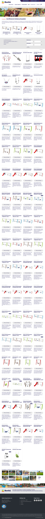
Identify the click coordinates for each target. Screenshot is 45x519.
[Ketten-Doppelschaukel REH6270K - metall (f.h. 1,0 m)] (27, 198)
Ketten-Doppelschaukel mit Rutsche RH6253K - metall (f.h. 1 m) (27, 170)
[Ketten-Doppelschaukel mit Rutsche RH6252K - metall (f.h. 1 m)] (6, 174)
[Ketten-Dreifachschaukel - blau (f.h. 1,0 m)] (17, 221)
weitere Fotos (39, 478)
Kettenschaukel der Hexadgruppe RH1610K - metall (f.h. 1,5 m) (6, 53)
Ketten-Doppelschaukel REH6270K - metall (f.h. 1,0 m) (27, 194)
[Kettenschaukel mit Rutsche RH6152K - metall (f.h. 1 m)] (6, 406)
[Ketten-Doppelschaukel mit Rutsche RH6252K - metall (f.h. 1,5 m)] (17, 174)
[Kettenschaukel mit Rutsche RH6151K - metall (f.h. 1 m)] (27, 80)
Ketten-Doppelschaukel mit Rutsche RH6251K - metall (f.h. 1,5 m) (38, 146)
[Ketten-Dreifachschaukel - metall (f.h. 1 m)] (27, 221)
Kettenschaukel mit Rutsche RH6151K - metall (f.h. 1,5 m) (38, 379)
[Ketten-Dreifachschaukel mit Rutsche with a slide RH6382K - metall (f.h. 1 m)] (6, 291)
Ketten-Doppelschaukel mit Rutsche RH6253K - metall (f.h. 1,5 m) (38, 170)
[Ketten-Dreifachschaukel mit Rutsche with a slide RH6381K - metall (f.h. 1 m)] (27, 267)
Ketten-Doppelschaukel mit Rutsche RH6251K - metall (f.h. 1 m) (6, 100)
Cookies (22, 502)
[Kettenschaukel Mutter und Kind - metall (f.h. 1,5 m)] (27, 406)
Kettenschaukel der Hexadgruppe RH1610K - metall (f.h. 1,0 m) (27, 379)
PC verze (42, 517)
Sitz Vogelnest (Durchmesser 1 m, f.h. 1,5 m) (6, 76)
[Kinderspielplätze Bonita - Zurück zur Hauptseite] (6, 2)
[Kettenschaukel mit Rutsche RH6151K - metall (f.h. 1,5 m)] (38, 384)
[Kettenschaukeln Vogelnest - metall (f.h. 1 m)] (38, 406)
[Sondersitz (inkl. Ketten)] (17, 454)
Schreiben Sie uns (33, 0)
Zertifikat (22, 504)
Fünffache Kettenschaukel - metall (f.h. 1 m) (17, 100)
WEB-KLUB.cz (39, 517)
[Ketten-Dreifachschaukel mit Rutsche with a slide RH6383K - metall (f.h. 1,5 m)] (38, 291)
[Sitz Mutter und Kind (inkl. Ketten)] (6, 454)
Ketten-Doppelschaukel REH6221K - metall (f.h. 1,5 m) (17, 194)
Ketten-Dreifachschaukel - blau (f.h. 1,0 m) (17, 216)
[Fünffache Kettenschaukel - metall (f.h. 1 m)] (17, 104)
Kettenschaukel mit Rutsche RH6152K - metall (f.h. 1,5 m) (17, 402)
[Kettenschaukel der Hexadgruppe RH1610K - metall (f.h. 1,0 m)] (27, 384)
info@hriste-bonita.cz (7, 501)
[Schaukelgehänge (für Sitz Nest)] (17, 80)
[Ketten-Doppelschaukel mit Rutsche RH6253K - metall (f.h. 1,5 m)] (38, 174)
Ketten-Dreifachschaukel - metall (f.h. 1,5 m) (6, 216)
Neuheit (5, 44)
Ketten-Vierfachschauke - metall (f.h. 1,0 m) (17, 312)
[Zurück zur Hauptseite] (2, 7)
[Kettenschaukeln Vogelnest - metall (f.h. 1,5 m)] (17, 430)
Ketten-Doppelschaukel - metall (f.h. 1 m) (38, 100)
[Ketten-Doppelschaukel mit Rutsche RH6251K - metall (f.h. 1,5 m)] (38, 151)
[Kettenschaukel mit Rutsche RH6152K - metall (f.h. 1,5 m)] (17, 406)
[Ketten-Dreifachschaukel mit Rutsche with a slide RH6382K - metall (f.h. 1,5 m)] (17, 291)
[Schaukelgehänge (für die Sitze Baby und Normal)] (17, 58)
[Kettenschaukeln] (5, 472)
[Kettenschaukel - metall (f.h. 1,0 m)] (6, 362)
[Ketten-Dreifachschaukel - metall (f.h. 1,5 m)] (6, 221)
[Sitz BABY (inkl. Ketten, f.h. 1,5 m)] (38, 58)
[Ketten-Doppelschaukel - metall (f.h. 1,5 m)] (38, 128)
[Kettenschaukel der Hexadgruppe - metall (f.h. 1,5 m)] (17, 384)
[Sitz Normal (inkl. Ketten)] (27, 58)
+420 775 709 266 (26, 0)
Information (33, 4)
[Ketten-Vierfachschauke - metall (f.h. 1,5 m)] (6, 340)
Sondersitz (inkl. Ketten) (17, 449)
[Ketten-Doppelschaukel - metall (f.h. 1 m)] (38, 104)
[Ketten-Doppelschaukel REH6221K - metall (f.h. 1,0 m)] (6, 198)
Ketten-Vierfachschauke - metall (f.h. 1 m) (6, 312)
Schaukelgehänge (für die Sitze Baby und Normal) (17, 53)
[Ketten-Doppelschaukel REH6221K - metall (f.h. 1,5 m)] (17, 198)
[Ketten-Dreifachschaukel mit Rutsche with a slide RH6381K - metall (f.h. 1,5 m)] (38, 267)
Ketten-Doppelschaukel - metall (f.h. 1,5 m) (38, 124)
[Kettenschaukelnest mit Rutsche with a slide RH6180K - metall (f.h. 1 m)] (38, 430)
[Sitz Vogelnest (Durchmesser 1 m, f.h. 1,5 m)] (6, 80)
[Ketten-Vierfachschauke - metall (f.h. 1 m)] (6, 316)
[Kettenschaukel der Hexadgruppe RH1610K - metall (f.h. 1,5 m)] (6, 58)
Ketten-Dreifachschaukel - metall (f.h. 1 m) (27, 216)
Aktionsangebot (6, 42)
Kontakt (38, 4)
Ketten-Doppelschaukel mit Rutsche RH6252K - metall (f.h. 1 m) (6, 170)
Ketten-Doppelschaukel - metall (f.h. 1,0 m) (6, 124)
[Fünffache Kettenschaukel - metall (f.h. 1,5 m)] (27, 104)
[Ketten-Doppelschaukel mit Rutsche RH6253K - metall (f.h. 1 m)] (27, 174)
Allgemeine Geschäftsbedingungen (26, 501)
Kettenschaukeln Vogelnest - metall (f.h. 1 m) (38, 402)
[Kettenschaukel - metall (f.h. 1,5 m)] (27, 362)
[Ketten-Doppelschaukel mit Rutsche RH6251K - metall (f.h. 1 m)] (6, 104)
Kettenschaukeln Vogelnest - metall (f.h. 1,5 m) (17, 426)
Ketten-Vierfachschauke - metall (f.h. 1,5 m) (6, 335)
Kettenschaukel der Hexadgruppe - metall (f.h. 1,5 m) (16, 379)
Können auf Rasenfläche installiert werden (10, 41)
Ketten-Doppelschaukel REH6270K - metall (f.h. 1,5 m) (38, 194)
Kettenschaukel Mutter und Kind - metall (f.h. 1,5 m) (27, 402)
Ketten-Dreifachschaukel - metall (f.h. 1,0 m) (6, 239)
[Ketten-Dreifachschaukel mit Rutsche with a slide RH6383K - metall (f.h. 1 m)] (27, 291)
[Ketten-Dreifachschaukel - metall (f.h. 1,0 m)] (6, 244)
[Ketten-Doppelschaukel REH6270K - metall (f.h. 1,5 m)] (38, 198)
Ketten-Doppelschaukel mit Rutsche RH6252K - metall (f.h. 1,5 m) (17, 170)
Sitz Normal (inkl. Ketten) (27, 52)
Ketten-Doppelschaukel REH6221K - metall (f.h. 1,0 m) (6, 194)
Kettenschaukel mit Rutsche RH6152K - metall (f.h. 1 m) (6, 402)
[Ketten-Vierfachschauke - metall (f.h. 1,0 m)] (17, 316)
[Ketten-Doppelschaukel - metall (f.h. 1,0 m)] (6, 128)
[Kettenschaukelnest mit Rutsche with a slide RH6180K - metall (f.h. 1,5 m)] (27, 430)
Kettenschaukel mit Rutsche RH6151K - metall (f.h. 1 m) (27, 76)
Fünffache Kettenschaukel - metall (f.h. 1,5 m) (27, 100)
